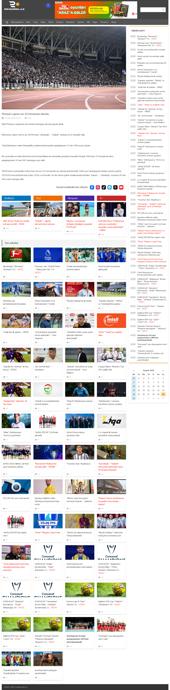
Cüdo (35, 22)
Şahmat (80, 22)
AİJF (88, 22)
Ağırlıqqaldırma (17, 22)
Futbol (50, 22)
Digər (95, 22)
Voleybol (59, 22)
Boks (28, 22)
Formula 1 (104, 22)
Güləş (43, 22)
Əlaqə (113, 22)
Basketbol (70, 22)
